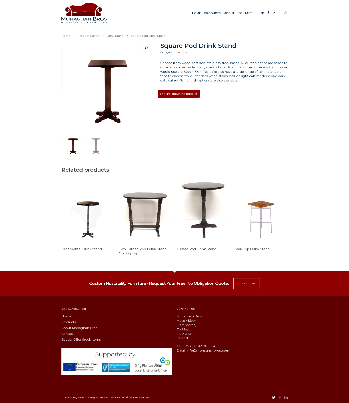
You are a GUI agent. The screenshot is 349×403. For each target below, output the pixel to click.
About (229, 13)
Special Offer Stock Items (81, 339)
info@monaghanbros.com (208, 350)
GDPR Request (142, 397)
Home (196, 13)
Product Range (88, 35)
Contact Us (247, 283)
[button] (146, 48)
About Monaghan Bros (79, 328)
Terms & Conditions (120, 397)
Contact (245, 13)
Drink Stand (115, 35)
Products (212, 13)
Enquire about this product (178, 93)
